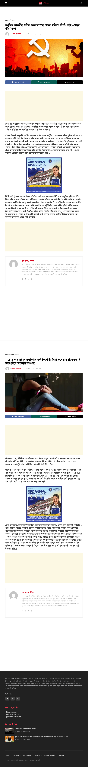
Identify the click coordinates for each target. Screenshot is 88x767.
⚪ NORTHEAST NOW (13, 712)
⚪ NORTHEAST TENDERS (14, 717)
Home (7, 20)
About (7, 756)
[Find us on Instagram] (18, 698)
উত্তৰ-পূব (12, 20)
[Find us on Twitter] (13, 698)
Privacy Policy (27, 756)
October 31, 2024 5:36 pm (33, 368)
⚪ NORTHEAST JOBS (12, 715)
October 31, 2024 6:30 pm (33, 34)
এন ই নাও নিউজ (16, 34)
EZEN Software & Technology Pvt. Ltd (29, 760)
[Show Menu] (6, 3)
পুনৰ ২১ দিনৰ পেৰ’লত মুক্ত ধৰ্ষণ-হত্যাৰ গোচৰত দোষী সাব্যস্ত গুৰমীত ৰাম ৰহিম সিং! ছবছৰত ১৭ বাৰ (41, 737)
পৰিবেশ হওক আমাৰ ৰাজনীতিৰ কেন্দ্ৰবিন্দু (25, 728)
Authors (37, 756)
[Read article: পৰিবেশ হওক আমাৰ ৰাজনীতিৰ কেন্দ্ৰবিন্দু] (9, 731)
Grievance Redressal (49, 756)
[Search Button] (81, 3)
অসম (17, 20)
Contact (61, 756)
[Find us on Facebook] (7, 698)
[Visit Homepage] (44, 3)
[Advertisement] (44, 13)
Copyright (16, 756)
